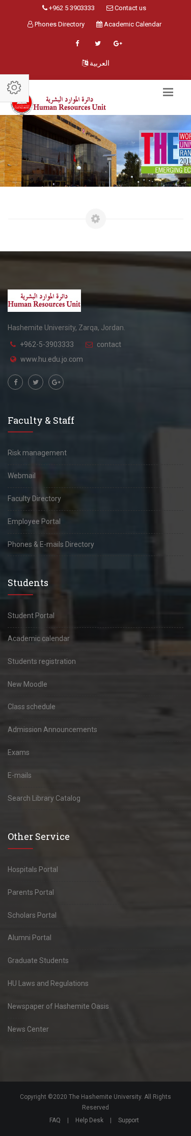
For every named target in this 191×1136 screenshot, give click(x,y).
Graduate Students (38, 960)
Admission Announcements (52, 729)
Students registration (42, 661)
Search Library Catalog (44, 798)
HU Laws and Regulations (48, 983)
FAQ (55, 1120)
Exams (19, 752)
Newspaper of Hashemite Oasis (58, 1006)
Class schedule (32, 707)
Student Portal (31, 615)
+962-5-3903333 (47, 344)
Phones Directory (59, 24)
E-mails (20, 775)
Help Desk (89, 1120)
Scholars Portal (32, 915)
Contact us (129, 8)
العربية (99, 63)
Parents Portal (31, 892)
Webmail (22, 476)
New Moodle (27, 684)
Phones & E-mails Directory (51, 544)
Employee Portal (34, 521)
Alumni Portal (29, 938)
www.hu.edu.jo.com (51, 359)
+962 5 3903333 (71, 8)
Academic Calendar (131, 24)
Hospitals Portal (33, 869)
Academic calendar (39, 638)
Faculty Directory (34, 498)
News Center (28, 1029)
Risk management (37, 453)
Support (128, 1120)
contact (109, 344)
